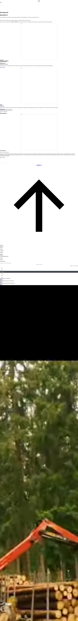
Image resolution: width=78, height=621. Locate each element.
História (2, 275)
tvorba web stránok (75, 265)
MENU (0, 2)
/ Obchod (1, 249)
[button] (39, 104)
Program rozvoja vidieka (39, 264)
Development (2, 271)
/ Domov (1, 247)
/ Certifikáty (1, 250)
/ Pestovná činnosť (2, 261)
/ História (1, 252)
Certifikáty (2, 273)
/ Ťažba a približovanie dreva (4, 256)
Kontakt (2, 277)
